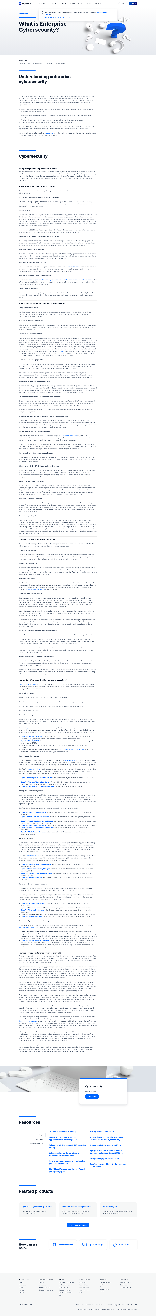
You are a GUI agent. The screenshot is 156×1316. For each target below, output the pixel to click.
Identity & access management (75, 1207)
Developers (22, 1285)
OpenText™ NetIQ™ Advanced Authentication (37, 827)
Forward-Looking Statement (115, 1305)
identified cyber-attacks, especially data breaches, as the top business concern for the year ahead (60, 280)
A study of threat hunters (100, 1132)
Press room (82, 1282)
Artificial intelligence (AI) (27, 927)
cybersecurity (49, 133)
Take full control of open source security (71, 749)
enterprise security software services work (39, 635)
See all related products (78, 1225)
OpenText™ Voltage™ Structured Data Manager (37, 786)
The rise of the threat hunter (61, 1132)
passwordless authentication (35, 589)
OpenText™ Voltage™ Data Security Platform (36, 778)
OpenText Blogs (96, 1245)
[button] (43, 3)
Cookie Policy (100, 1305)
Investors (21, 1287)
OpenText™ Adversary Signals (31, 877)
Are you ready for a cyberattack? (104, 1145)
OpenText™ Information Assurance (33, 910)
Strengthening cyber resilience (103, 1158)
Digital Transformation (65, 1292)
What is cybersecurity (35, 64)
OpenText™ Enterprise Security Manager (35, 869)
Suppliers (21, 1292)
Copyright (80, 1309)
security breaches (73, 267)
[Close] (114, 11)
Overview (22, 64)
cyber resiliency (69, 760)
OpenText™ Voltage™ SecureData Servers (35, 782)
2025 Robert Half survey (68, 436)
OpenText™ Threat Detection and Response (36, 873)
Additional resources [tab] (35, 1143)
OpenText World (84, 1287)
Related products (60, 64)
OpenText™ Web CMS (130, 1309)
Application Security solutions (36, 728)
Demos (102, 1292)
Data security (108, 1207)
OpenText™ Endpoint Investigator (32, 903)
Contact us (92, 1096)
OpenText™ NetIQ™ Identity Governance (35, 817)
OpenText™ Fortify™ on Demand (32, 736)
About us (41, 1282)
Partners (21, 1290)
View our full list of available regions (56, 17)
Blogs (81, 1292)
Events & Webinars (85, 1285)
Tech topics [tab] (39, 1139)
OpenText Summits (85, 1290)
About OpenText (65, 1245)
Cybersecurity (63, 1287)
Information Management (66, 1282)
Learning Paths (104, 1289)
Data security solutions (34, 769)
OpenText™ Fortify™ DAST (30, 741)
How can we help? (125, 1282)
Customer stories (105, 1287)
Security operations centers (28, 1021)
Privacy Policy (80, 1305)
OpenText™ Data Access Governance (34, 832)
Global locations (125, 1285)
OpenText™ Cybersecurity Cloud (29, 684)
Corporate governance (46, 1290)
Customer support (125, 1287)
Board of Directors (44, 1287)
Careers (21, 1282)
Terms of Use (90, 1305)
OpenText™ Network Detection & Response (36, 864)
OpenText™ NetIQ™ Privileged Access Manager (37, 821)
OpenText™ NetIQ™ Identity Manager (33, 825)
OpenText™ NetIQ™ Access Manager (33, 812)
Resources (48, 64)
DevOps (61, 351)
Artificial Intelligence (65, 1285)
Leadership (42, 1285)
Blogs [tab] (41, 1135)
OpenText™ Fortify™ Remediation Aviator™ (35, 940)
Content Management (65, 1290)
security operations (32, 856)
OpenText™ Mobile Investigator (32, 916)
